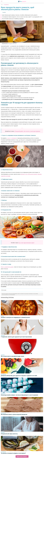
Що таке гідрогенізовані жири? (26, 242)
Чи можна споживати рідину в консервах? (13, 453)
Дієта (2, 4)
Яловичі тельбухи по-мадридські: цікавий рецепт (15, 317)
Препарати (3, 393)
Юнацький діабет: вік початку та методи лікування (27, 131)
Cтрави (2, 316)
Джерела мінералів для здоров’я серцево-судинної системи (19, 375)
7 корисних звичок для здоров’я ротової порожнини (16, 336)
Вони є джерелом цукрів (7, 267)
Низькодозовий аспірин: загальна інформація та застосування (19, 395)
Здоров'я (3, 335)
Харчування (6, 4)
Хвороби (3, 432)
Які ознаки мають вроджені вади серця (12, 356)
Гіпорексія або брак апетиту (9, 433)
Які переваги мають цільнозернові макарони (14, 414)
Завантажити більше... (22, 456)
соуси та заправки (11, 138)
